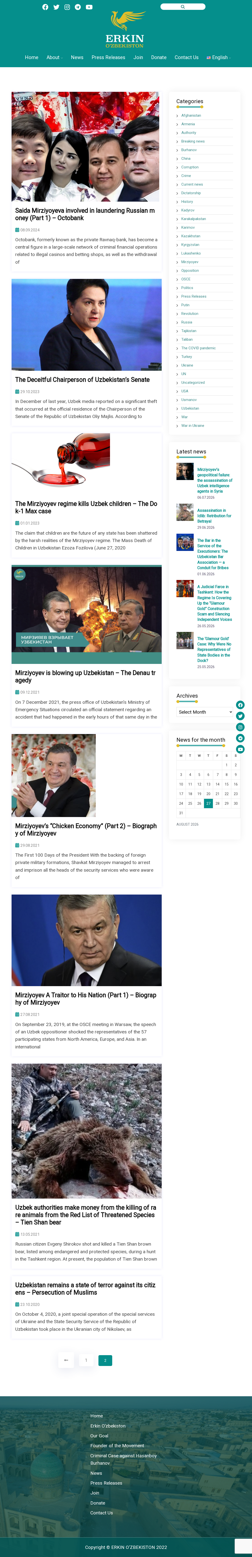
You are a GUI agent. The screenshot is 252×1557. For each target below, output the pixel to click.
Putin (185, 305)
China (185, 158)
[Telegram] (240, 738)
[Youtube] (240, 749)
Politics (187, 288)
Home (31, 57)
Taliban (187, 339)
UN (183, 374)
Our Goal (99, 1436)
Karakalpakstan (193, 219)
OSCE (185, 279)
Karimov (188, 227)
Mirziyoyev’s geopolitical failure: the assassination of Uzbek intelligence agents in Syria (215, 480)
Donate (159, 57)
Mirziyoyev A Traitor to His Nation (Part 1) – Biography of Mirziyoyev (85, 999)
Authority (188, 132)
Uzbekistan (190, 408)
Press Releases (108, 57)
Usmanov (189, 400)
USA (184, 391)
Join (138, 57)
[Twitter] (240, 716)
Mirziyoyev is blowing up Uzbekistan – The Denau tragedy (85, 676)
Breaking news (193, 141)
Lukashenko (191, 253)
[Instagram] (240, 727)
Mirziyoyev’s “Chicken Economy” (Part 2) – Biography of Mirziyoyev (86, 829)
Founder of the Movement (117, 1445)
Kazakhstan (190, 236)
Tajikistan (188, 331)
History (187, 201)
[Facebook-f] (240, 705)
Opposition (190, 270)
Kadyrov (187, 210)
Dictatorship (191, 193)
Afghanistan (191, 115)
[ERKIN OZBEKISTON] (126, 29)
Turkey (186, 356)
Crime (186, 176)
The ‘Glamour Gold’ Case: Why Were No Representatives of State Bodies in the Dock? (214, 649)
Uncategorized (193, 382)
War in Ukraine (192, 425)
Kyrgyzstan (190, 244)
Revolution (189, 313)
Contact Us (187, 57)
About (53, 57)
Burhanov (189, 150)
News (77, 57)
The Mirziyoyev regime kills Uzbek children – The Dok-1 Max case (86, 507)
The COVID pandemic (198, 348)
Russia (186, 322)
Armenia (188, 124)
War (184, 417)
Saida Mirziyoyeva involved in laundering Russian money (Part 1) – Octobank (85, 214)
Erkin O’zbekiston (108, 1426)
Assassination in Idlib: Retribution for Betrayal (214, 516)
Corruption (190, 167)
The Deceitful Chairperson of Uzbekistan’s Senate (82, 379)
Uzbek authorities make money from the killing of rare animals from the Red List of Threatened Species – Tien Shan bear (85, 1215)
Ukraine (187, 365)
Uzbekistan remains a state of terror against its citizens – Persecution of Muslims (85, 1289)
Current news (192, 184)
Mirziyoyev (189, 262)
